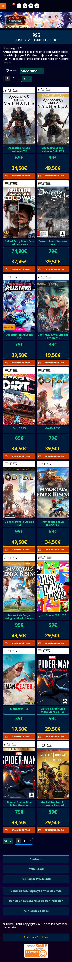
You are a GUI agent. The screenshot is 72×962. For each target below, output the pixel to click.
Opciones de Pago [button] (20, 176)
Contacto (36, 859)
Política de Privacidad (36, 879)
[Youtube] (30, 5)
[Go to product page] (19, 116)
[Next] (19, 78)
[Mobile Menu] (3, 6)
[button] (11, 71)
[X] (25, 5)
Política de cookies (36, 911)
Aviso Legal (36, 869)
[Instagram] (36, 5)
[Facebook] (19, 5)
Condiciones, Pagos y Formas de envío (36, 891)
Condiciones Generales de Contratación (36, 901)
